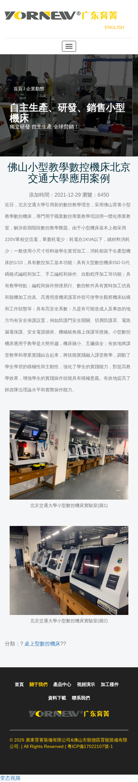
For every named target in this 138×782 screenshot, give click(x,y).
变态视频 (10, 778)
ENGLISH (114, 27)
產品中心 (62, 684)
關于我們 (38, 684)
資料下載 (57, 697)
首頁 (19, 684)
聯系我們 (81, 697)
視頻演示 (86, 684)
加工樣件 (110, 684)
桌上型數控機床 (42, 643)
